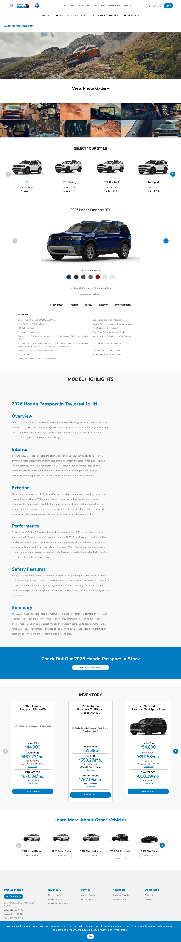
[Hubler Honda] (20, 5)
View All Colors (80, 288)
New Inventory (54, 895)
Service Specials (87, 899)
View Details (33, 791)
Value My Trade (119, 899)
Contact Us (15, 896)
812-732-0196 (16, 910)
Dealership (152, 890)
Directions (149, 899)
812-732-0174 (17, 914)
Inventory (54, 890)
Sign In (168, 6)
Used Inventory (55, 899)
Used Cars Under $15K (58, 903)
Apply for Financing (121, 895)
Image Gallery (103, 288)
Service (85, 890)
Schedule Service (87, 895)
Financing (119, 890)
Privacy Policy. (120, 930)
